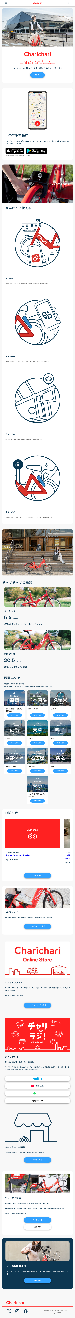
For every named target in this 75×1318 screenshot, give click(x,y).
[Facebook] (26, 1311)
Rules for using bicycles (18, 855)
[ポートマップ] (69, 3)
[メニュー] (6, 3)
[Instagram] (17, 1311)
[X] (9, 1311)
